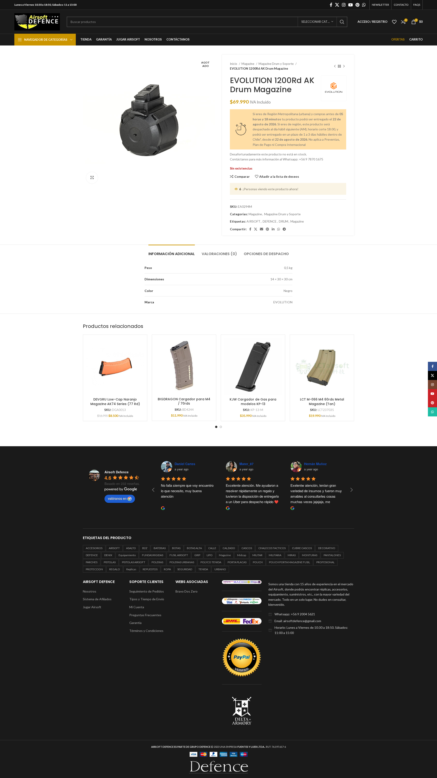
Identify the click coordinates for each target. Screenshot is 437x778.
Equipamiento (127, 555)
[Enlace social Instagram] (343, 4)
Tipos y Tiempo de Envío (146, 599)
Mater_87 (246, 463)
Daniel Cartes (185, 463)
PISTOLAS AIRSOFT (133, 562)
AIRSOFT (253, 221)
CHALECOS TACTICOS (272, 548)
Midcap (241, 555)
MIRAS (292, 555)
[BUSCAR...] (342, 22)
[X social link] (337, 4)
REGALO (114, 569)
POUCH (258, 562)
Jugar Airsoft (92, 607)
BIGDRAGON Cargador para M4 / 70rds (184, 401)
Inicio (234, 64)
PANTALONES (332, 555)
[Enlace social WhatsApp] (364, 4)
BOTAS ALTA (194, 548)
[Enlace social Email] (261, 229)
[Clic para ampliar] (92, 177)
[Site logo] (37, 21)
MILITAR (257, 555)
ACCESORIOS (94, 548)
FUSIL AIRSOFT (179, 555)
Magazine (248, 64)
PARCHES (91, 562)
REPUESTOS (150, 569)
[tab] (171, 251)
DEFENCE (270, 221)
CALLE (212, 548)
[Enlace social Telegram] (284, 229)
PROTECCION (94, 569)
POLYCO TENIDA (211, 562)
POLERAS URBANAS (182, 562)
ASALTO (131, 548)
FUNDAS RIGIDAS (152, 555)
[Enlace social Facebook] (331, 4)
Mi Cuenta (136, 607)
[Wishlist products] (394, 21)
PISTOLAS (110, 562)
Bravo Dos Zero (186, 591)
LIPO (210, 555)
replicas (131, 569)
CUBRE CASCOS (302, 548)
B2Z (144, 548)
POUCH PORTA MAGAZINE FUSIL (289, 562)
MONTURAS (309, 555)
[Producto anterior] (335, 66)
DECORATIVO (326, 548)
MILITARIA (275, 555)
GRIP (197, 555)
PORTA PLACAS (237, 562)
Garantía (135, 623)
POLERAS (157, 562)
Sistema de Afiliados (97, 599)
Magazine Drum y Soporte (276, 64)
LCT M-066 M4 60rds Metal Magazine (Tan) (322, 401)
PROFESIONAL (325, 562)
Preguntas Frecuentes (145, 615)
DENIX (108, 555)
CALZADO (229, 548)
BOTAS (176, 548)
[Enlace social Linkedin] (273, 229)
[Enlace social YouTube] (350, 4)
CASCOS (246, 548)
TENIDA (203, 569)
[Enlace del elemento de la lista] (311, 614)
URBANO (220, 569)
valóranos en (117, 498)
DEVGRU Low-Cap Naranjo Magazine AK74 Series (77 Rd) (115, 401)
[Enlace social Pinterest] (357, 4)
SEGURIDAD (184, 569)
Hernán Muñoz (315, 463)
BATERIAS (160, 548)
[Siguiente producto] (344, 66)
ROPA (167, 569)
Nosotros (89, 591)
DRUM (283, 221)
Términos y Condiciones (146, 631)
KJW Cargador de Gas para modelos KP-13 (253, 401)
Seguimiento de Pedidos (146, 591)
